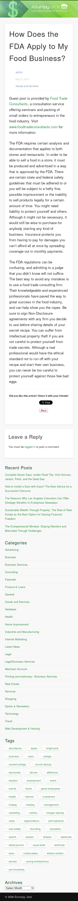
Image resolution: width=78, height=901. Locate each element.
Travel (8, 721)
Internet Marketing (16, 639)
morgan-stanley (55, 812)
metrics (33, 812)
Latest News (12, 647)
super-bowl (39, 845)
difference (52, 772)
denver (34, 772)
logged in (30, 447)
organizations (31, 820)
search (12, 837)
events (12, 788)
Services (10, 691)
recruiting (35, 828)
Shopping (10, 699)
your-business (17, 869)
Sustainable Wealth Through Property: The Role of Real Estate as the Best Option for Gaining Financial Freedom (38, 514)
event (53, 780)
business (14, 756)
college (47, 756)
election (13, 780)
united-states (30, 853)
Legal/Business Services (20, 661)
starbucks (66, 837)
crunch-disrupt (43, 764)
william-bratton (55, 853)
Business (10, 557)
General (9, 594)
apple (34, 748)
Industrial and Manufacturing (22, 632)
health (12, 796)
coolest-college (17, 764)
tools (11, 853)
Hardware (10, 609)
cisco (31, 756)
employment (34, 780)
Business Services (16, 564)
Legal (8, 654)
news (12, 820)
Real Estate (12, 684)
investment (49, 796)
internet (29, 796)
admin (19, 72)
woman (13, 861)
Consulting (11, 572)
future (28, 788)
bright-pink (52, 748)
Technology (12, 714)
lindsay (13, 804)
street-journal (16, 845)
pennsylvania (56, 820)
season (30, 837)
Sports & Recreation (17, 706)
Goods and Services (27, 86)
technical (59, 845)
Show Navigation (63, 37)
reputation (55, 828)
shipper (47, 837)
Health (9, 617)
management (51, 804)
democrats (15, 772)
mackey (30, 804)
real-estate (15, 828)
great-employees (50, 788)
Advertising (12, 550)
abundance (15, 748)
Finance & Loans (15, 587)
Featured (10, 579)
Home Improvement (17, 624)
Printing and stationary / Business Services (31, 676)
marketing (14, 812)
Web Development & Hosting (22, 728)
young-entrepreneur (37, 861)
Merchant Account (16, 669)
